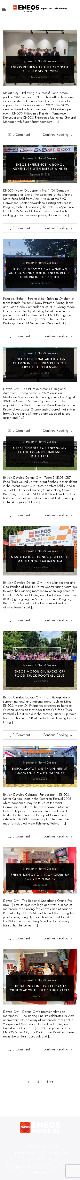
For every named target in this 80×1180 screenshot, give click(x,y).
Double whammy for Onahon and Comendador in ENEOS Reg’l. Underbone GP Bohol (40, 273)
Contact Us (42, 1158)
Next (50, 1081)
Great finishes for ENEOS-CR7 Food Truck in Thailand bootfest (40, 452)
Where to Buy (59, 1152)
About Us (32, 1146)
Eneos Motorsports (30, 1152)
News (40, 61)
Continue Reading (58, 134)
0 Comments (51, 61)
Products (51, 1146)
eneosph (30, 61)
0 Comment (21, 134)
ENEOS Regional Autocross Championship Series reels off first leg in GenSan (40, 363)
